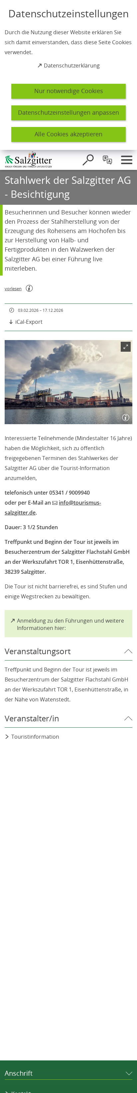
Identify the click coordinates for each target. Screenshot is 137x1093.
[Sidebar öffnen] (126, 160)
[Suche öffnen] (88, 160)
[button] (68, 382)
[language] (107, 160)
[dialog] (68, 75)
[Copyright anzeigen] (124, 416)
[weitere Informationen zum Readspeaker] (29, 288)
